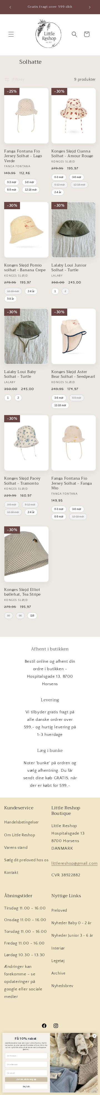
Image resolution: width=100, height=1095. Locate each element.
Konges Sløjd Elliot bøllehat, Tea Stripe (22, 592)
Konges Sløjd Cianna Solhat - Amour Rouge (72, 154)
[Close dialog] (94, 1036)
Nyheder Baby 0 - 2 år (71, 923)
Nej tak (26, 1086)
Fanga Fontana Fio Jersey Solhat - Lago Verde (23, 156)
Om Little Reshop (19, 835)
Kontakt (11, 872)
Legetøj (57, 961)
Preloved (59, 910)
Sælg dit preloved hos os (26, 860)
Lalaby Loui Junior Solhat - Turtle (69, 268)
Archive (58, 973)
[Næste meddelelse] (90, 7)
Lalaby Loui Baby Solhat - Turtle (20, 374)
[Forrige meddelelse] (10, 7)
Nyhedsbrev (62, 986)
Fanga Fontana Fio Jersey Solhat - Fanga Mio (71, 483)
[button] (11, 34)
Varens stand (16, 847)
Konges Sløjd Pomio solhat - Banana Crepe (25, 268)
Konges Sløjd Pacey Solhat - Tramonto (22, 481)
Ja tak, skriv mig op (26, 1079)
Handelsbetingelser (21, 822)
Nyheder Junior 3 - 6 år (72, 935)
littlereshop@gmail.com (74, 863)
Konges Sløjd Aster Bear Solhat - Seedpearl (73, 374)
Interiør (58, 948)
